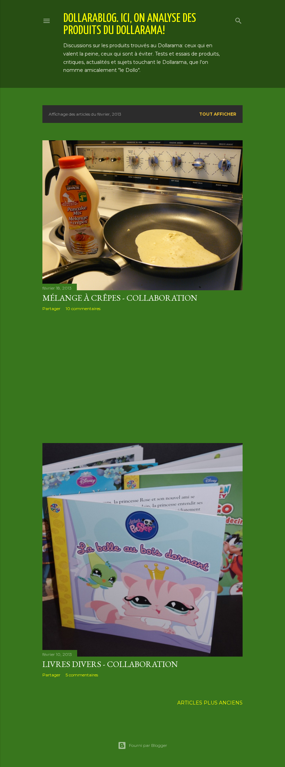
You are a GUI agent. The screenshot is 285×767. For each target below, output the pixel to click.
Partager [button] (51, 308)
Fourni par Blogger (148, 745)
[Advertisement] (142, 377)
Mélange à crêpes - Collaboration (119, 297)
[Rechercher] (238, 19)
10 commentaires (83, 308)
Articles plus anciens (210, 703)
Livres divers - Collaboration (110, 664)
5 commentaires (82, 674)
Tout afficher (217, 114)
